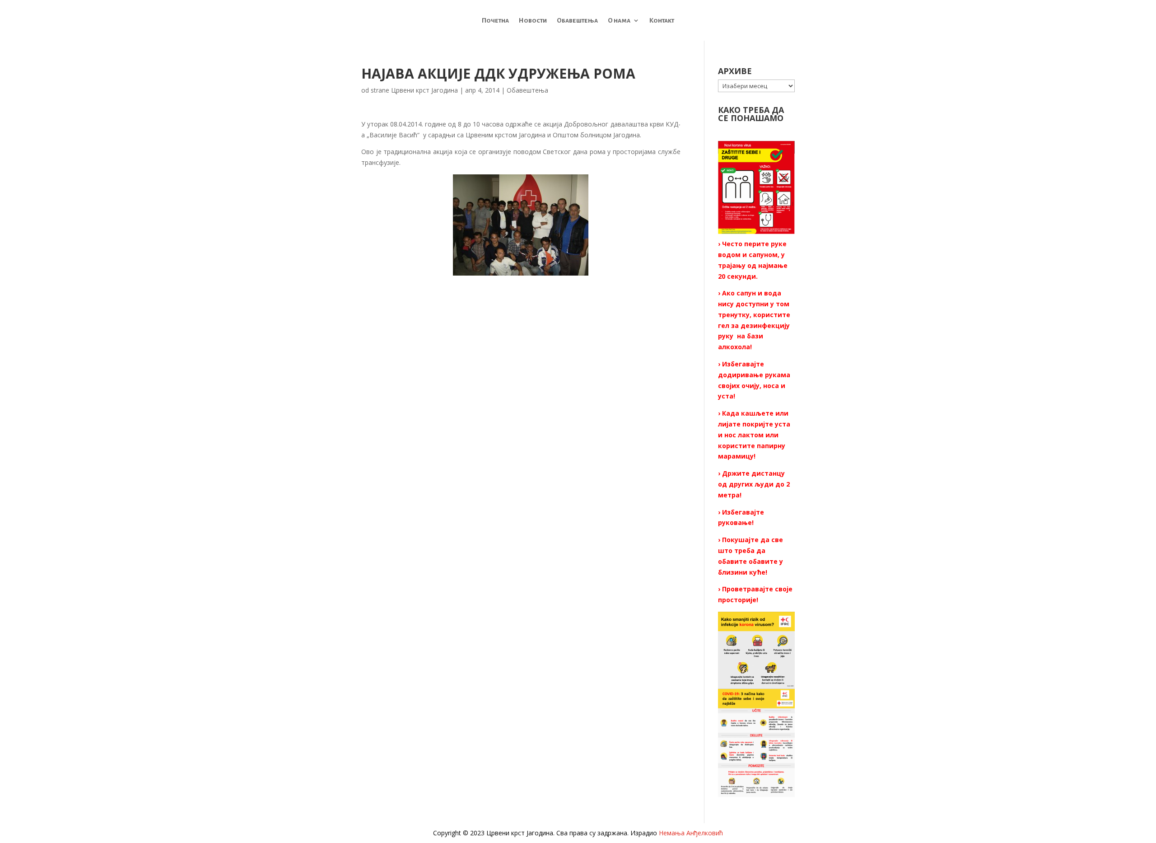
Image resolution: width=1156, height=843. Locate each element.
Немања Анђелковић (691, 833)
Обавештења (577, 20)
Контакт (661, 20)
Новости (533, 20)
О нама (619, 20)
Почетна (495, 20)
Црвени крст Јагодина (424, 90)
